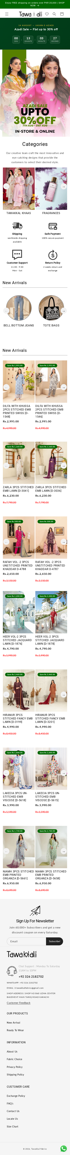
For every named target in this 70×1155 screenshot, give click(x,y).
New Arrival (13, 1022)
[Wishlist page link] (47, 14)
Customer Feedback (18, 1002)
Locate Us (12, 1118)
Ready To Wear (15, 1030)
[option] (19, 192)
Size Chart (12, 1126)
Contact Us (13, 1111)
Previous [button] (6, 186)
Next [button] (64, 186)
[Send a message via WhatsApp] (63, 1148)
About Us (12, 1051)
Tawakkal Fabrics (39, 1149)
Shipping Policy (15, 1074)
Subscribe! (54, 941)
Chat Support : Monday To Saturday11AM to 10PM (39, 968)
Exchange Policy (16, 1095)
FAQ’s (10, 1103)
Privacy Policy (14, 1066)
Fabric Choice (14, 1059)
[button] (7, 14)
